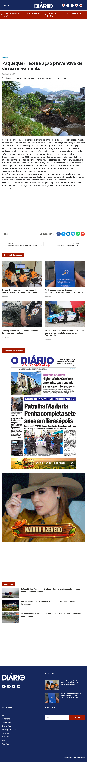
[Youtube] (80, 5)
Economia (6, 733)
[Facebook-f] (67, 5)
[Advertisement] (44, 37)
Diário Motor (7, 726)
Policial (5, 740)
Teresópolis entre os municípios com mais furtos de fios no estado (20, 331)
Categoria (6, 719)
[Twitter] (76, 5)
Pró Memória (7, 744)
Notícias (5, 57)
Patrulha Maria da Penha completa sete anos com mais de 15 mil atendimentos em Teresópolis (64, 332)
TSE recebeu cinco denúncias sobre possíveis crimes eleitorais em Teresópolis (64, 291)
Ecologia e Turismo (10, 730)
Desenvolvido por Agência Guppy (74, 757)
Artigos (5, 715)
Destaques (6, 722)
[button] (63, 5)
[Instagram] (72, 5)
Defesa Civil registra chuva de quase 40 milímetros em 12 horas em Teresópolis (19, 291)
